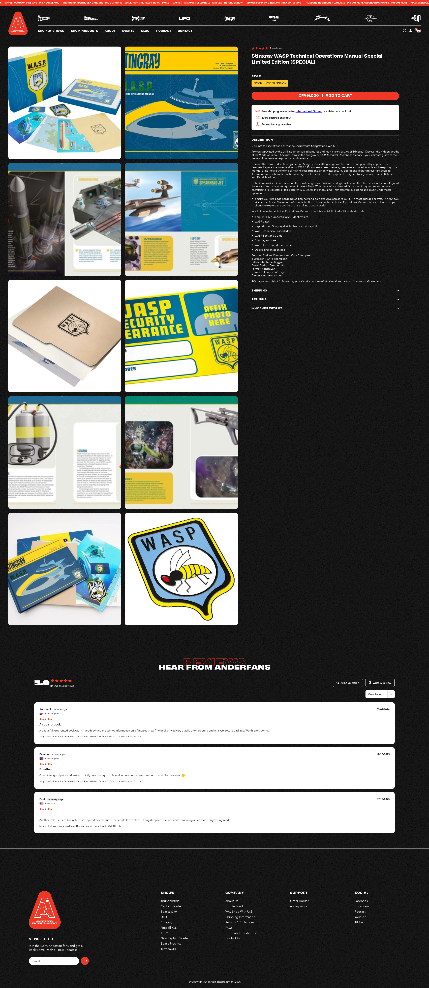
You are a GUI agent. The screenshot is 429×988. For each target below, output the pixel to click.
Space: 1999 (169, 911)
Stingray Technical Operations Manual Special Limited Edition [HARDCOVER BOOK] (80, 825)
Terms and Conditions (240, 932)
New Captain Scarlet (175, 938)
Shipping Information (240, 916)
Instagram (362, 906)
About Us (231, 900)
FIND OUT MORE (31, 3)
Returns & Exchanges (239, 922)
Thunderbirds (170, 900)
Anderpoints (298, 906)
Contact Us (232, 938)
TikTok (359, 922)
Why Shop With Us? (238, 911)
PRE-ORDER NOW (151, 3)
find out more (79, 3)
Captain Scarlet (171, 906)
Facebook (361, 900)
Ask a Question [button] (350, 683)
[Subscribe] (85, 961)
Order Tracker (299, 900)
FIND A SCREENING (209, 3)
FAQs (228, 927)
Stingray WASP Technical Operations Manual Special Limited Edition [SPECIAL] (77, 736)
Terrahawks (168, 948)
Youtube (360, 916)
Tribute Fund (234, 906)
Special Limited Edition (270, 83)
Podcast (360, 911)
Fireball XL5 (169, 927)
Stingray (166, 922)
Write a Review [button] (382, 683)
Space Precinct (171, 943)
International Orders (308, 111)
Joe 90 (165, 932)
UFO (164, 916)
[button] (113, 31)
